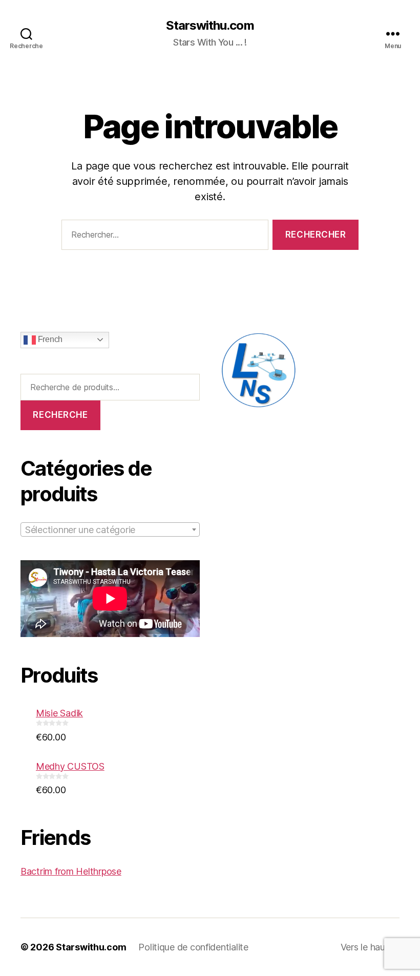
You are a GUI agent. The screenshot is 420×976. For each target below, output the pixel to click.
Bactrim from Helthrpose (70, 871)
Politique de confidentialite (193, 947)
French (49, 339)
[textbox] (110, 530)
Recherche (60, 415)
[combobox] (110, 529)
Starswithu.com (210, 25)
